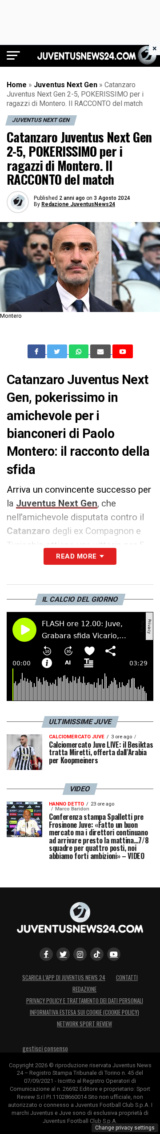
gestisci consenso (45, 1048)
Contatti (127, 977)
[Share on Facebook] (37, 351)
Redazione (84, 989)
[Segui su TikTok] (97, 954)
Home (17, 85)
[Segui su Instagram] (80, 954)
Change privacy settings (125, 1128)
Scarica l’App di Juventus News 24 (63, 977)
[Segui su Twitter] (63, 954)
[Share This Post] (79, 351)
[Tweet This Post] (58, 351)
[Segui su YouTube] (113, 954)
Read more (76, 556)
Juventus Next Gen (65, 85)
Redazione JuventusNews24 (78, 204)
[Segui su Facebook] (46, 954)
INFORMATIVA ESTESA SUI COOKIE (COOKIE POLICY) (84, 1012)
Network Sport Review (84, 1024)
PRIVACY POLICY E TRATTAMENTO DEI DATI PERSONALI (84, 1000)
